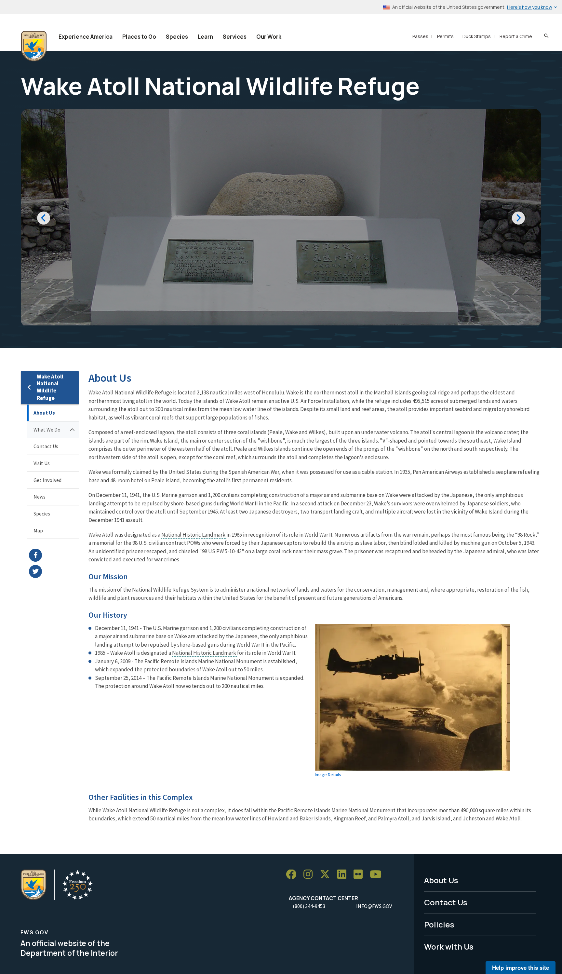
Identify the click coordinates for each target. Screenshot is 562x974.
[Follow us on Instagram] (310, 875)
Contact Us (45, 446)
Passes (420, 36)
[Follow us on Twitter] (327, 875)
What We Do (46, 429)
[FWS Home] (34, 46)
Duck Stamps (476, 36)
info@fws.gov (374, 906)
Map (38, 530)
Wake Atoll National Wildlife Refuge (50, 387)
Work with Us (449, 946)
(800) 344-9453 (309, 906)
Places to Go (139, 36)
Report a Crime (516, 36)
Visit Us (41, 463)
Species (177, 36)
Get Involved (47, 480)
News (39, 496)
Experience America (86, 36)
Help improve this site (520, 967)
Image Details (328, 774)
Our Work (268, 36)
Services (235, 36)
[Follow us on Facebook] (293, 875)
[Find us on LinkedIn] (344, 875)
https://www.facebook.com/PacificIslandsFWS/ (54, 555)
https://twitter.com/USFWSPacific (54, 571)
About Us (44, 412)
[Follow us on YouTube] (378, 875)
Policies (439, 924)
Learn (205, 36)
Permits (445, 36)
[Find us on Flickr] (360, 875)
